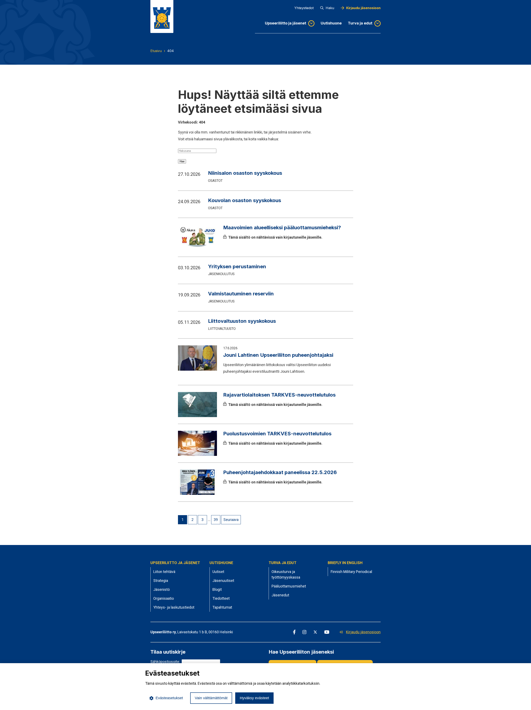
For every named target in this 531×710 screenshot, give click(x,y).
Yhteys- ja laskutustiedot (173, 607)
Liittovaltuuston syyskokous (242, 321)
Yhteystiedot (304, 8)
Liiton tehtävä (164, 571)
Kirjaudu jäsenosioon (363, 8)
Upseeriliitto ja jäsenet (285, 23)
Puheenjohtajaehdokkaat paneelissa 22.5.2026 (280, 472)
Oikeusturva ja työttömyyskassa (286, 574)
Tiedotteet (221, 598)
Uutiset (218, 571)
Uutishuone (331, 23)
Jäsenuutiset (223, 580)
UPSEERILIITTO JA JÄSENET (175, 563)
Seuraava (231, 519)
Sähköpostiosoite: (165, 661)
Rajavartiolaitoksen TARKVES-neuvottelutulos (279, 395)
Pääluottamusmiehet (289, 586)
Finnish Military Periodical (351, 571)
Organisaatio (163, 598)
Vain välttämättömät (211, 698)
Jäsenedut (280, 595)
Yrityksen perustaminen (237, 266)
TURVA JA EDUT (282, 563)
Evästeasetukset (169, 698)
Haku (330, 8)
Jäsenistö (161, 589)
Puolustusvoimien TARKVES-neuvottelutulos (278, 434)
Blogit (217, 589)
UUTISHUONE (221, 563)
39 (216, 519)
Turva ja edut (360, 23)
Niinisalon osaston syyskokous (245, 173)
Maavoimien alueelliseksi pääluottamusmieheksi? (282, 228)
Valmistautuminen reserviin (241, 294)
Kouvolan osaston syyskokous (244, 200)
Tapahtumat (222, 607)
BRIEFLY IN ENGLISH (345, 563)
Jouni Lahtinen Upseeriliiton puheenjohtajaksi (278, 355)
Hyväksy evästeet (254, 698)
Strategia (160, 580)
